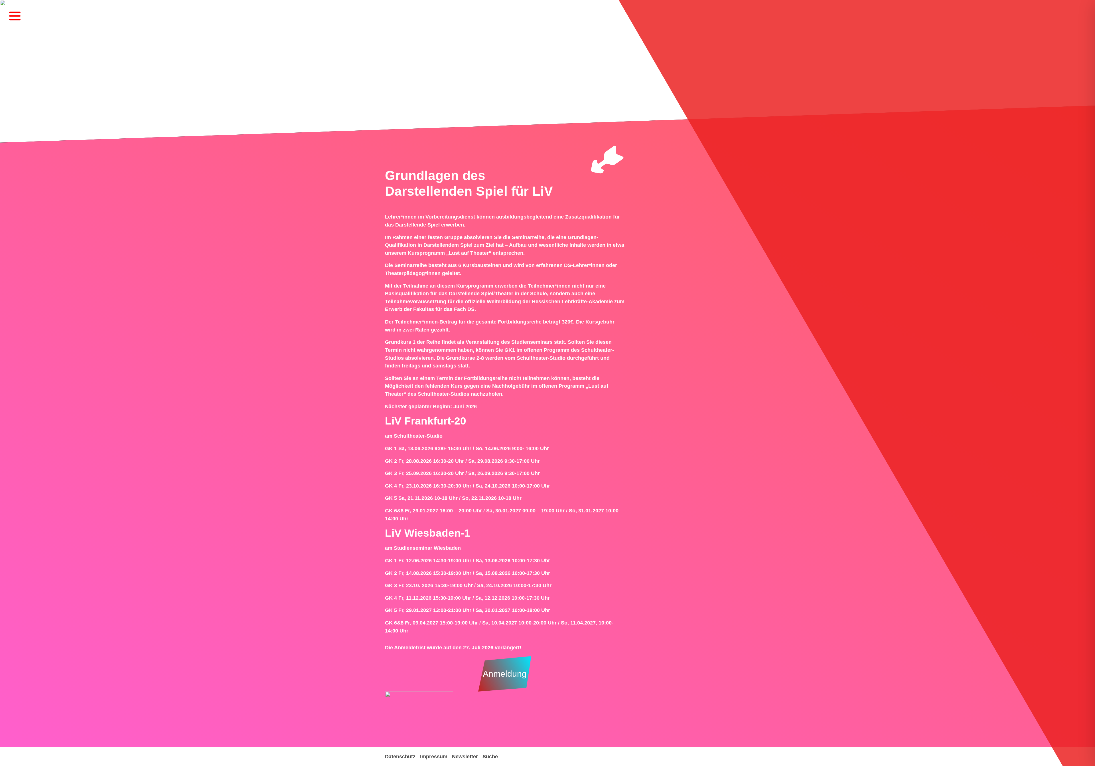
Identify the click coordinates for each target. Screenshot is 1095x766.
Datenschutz (400, 756)
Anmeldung (505, 673)
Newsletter (465, 756)
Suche (490, 756)
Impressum (433, 756)
